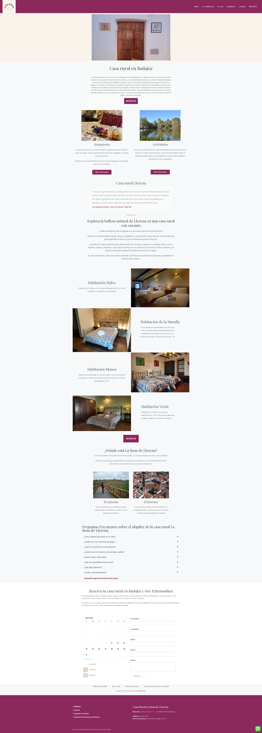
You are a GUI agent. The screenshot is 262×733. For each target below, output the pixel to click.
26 (99, 649)
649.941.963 (144, 716)
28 (111, 649)
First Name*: (135, 619)
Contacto (242, 6)
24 (86, 649)
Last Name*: (134, 629)
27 (105, 649)
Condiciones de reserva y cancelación (87, 717)
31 (86, 655)
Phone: (133, 650)
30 (124, 649)
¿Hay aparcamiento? (93, 567)
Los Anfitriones (208, 6)
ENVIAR (137, 676)
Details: (133, 660)
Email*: (133, 639)
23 (124, 643)
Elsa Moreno (141, 691)
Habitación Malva (102, 282)
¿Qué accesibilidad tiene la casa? (98, 562)
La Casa (220, 6)
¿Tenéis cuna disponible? (95, 572)
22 (118, 643)
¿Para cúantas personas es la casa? (100, 536)
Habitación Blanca (101, 369)
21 (111, 643)
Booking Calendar (90, 659)
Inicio (196, 6)
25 (93, 649)
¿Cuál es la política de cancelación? (100, 547)
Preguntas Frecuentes (81, 713)
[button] (131, 536)
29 (118, 649)
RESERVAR (131, 101)
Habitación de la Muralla (160, 321)
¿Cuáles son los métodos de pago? (99, 542)
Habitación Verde (155, 406)
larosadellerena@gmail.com (157, 719)
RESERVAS (253, 6)
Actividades (231, 6)
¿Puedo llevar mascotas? (95, 557)
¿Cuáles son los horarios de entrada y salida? (104, 552)
